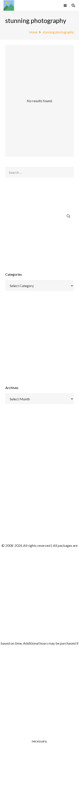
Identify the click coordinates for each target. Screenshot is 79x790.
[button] (65, 5)
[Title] (9, 5)
